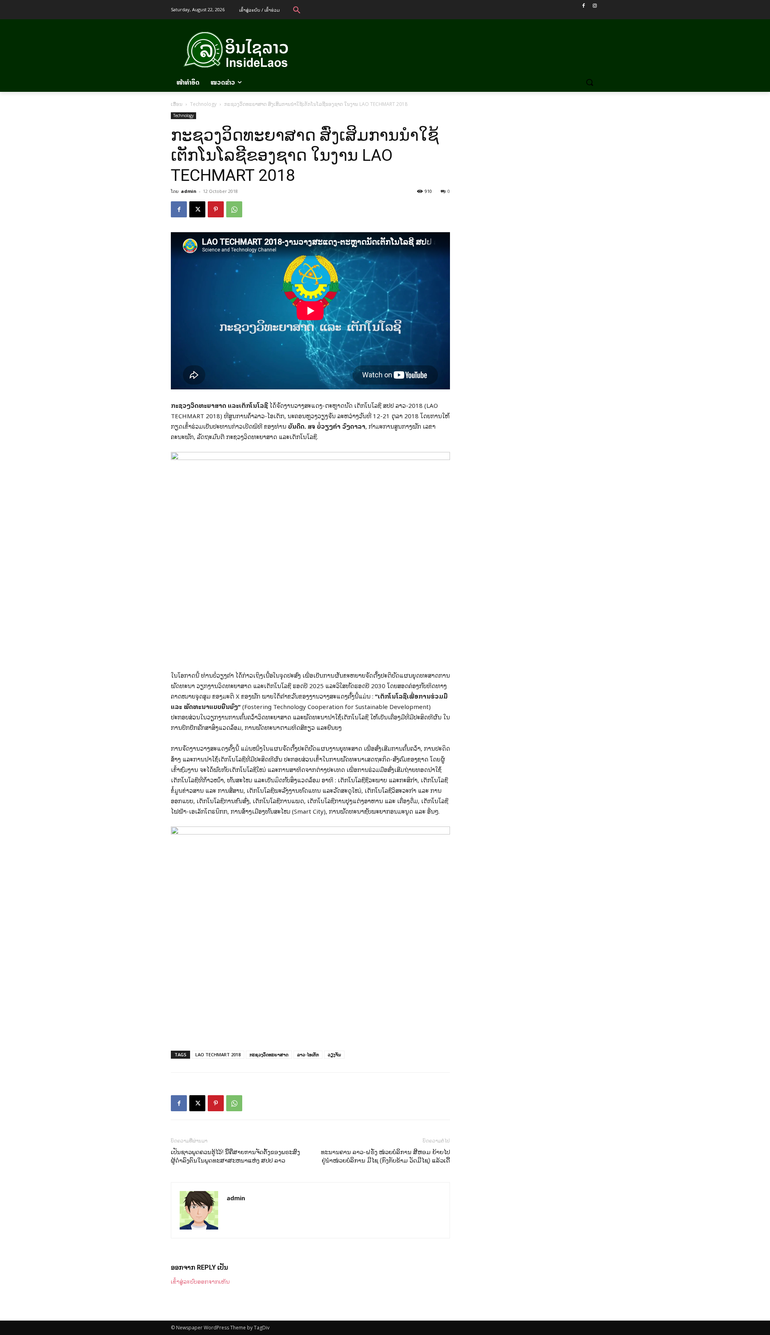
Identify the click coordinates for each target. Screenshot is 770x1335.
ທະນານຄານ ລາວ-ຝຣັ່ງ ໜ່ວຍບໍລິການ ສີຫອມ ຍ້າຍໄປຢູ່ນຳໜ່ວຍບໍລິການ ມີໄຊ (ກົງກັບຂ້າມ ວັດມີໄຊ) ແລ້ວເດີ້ (385, 1156)
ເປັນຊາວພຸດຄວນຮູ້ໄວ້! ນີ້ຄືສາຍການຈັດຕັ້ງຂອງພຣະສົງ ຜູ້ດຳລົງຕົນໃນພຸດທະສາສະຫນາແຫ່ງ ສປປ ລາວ (235, 1156)
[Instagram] (594, 5)
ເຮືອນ (176, 104)
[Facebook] (583, 5)
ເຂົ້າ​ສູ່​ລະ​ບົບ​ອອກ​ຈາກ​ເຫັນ (200, 1281)
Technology (203, 104)
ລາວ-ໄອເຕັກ (308, 1054)
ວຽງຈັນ (334, 1054)
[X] (197, 209)
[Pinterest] (216, 209)
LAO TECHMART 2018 (218, 1054)
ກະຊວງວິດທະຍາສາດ (268, 1054)
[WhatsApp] (234, 209)
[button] (296, 9)
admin (189, 191)
